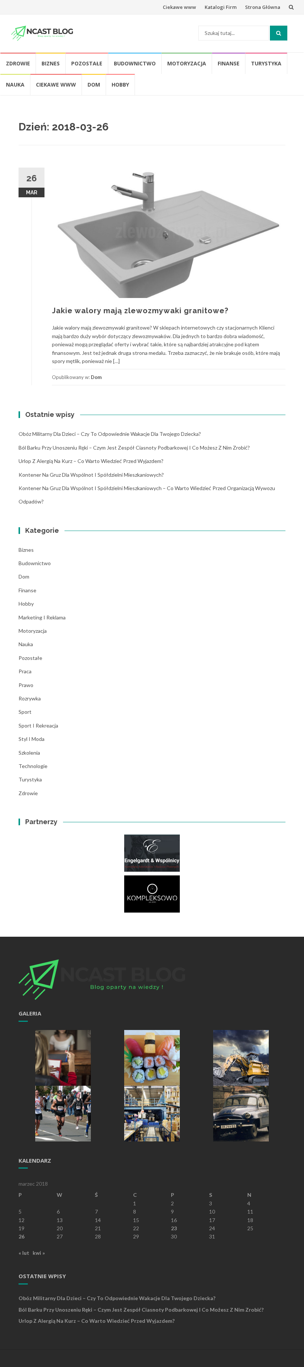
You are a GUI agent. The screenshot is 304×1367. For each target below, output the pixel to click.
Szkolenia (29, 752)
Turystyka (266, 63)
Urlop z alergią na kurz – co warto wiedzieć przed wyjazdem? (91, 461)
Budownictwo (135, 63)
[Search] (278, 33)
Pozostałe (86, 63)
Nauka (15, 84)
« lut (24, 1253)
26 (21, 1236)
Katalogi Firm (221, 7)
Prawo (26, 685)
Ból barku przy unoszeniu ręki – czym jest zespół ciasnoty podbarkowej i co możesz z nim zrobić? (134, 447)
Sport (25, 712)
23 (174, 1228)
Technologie (33, 766)
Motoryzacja (186, 63)
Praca (25, 671)
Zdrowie (18, 63)
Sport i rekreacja (38, 725)
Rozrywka (30, 698)
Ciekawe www (179, 7)
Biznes (51, 63)
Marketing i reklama (42, 617)
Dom (93, 84)
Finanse (228, 63)
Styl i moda (31, 739)
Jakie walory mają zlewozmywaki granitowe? (140, 310)
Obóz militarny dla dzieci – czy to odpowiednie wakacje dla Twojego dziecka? (110, 434)
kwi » (39, 1253)
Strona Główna (262, 7)
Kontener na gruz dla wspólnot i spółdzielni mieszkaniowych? (91, 475)
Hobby (120, 84)
